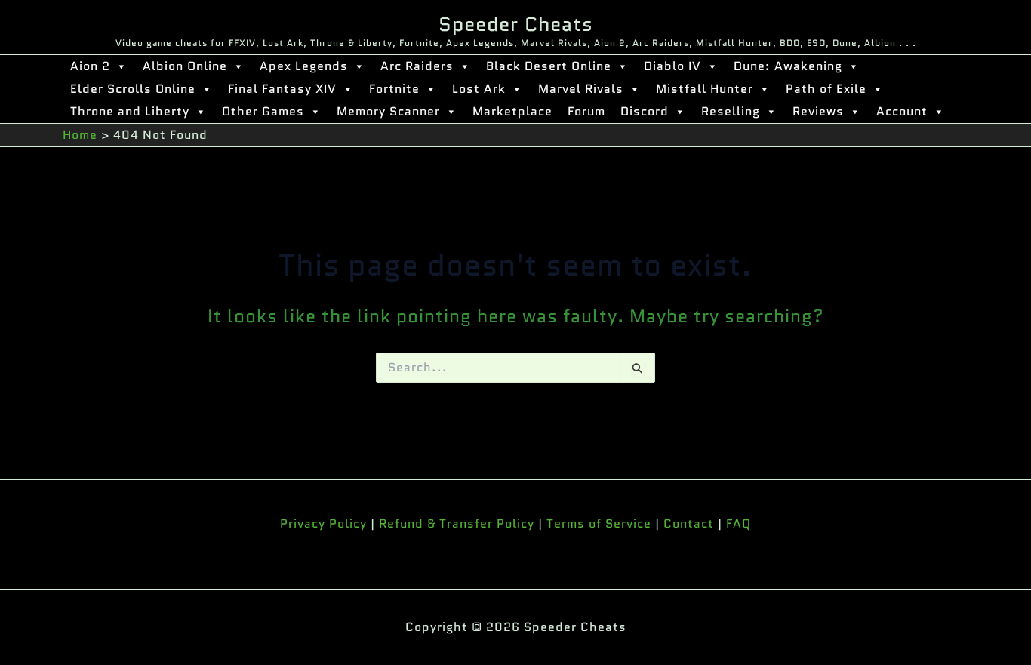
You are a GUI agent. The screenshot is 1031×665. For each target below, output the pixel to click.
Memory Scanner (388, 111)
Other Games (263, 111)
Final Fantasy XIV (282, 88)
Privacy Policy (323, 523)
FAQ (738, 523)
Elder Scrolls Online (132, 88)
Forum (586, 111)
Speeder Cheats (516, 24)
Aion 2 (90, 66)
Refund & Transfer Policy (456, 523)
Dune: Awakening (788, 66)
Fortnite (394, 88)
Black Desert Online (548, 66)
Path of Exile (826, 88)
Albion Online (185, 66)
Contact (688, 523)
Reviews (818, 111)
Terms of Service (598, 523)
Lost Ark (479, 88)
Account (902, 111)
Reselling (730, 111)
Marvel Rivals (580, 88)
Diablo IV (672, 66)
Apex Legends (304, 66)
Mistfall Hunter (704, 88)
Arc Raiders (417, 66)
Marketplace (512, 111)
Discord (644, 111)
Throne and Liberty (129, 111)
